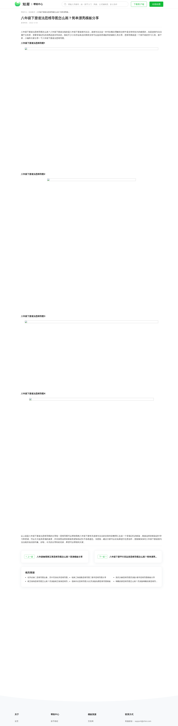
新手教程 (54, 721)
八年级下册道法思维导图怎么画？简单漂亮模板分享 (53, 12)
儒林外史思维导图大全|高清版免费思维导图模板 (91, 581)
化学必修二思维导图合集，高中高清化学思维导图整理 (48, 577)
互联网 (90, 721)
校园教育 (32, 12)
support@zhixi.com (143, 721)
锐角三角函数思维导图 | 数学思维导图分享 (88, 577)
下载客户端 (139, 4)
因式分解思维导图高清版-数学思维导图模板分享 (135, 577)
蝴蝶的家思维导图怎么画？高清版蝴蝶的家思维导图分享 (136, 581)
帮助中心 (38, 4)
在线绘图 (156, 4)
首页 (16, 721)
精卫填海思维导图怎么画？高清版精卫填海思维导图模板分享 (48, 581)
